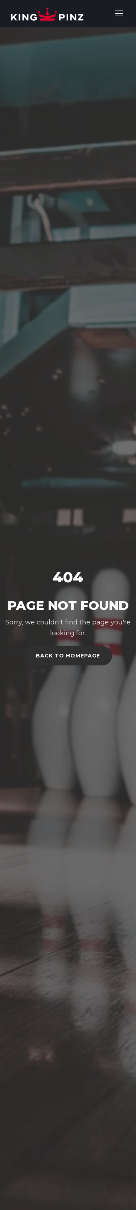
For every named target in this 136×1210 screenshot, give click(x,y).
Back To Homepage (68, 655)
